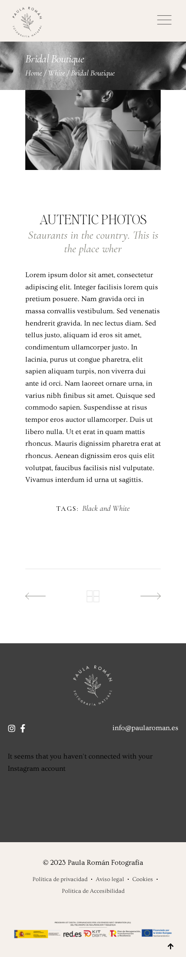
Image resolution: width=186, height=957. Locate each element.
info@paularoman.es (145, 728)
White (56, 73)
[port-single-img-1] (93, 130)
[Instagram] (12, 728)
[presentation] (49, 130)
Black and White (106, 508)
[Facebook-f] (23, 728)
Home (33, 73)
